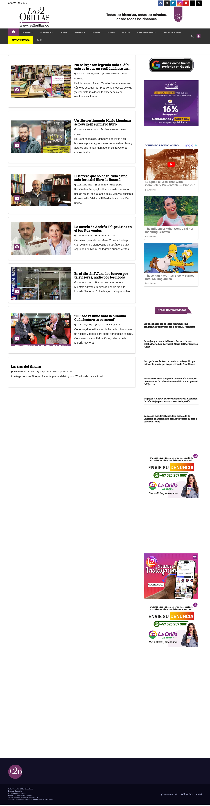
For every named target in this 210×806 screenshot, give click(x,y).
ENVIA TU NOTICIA (21, 40)
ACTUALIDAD (46, 32)
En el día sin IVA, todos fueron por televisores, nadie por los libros (101, 275)
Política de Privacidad (191, 794)
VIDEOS (111, 32)
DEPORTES (79, 32)
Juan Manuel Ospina (109, 324)
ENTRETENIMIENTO (146, 32)
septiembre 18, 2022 (88, 73)
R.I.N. (39, 40)
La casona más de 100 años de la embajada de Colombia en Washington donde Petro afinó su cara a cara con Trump (170, 418)
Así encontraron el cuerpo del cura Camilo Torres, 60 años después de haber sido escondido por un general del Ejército (171, 381)
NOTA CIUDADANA (172, 32)
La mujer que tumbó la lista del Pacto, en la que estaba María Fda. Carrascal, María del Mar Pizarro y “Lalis (171, 343)
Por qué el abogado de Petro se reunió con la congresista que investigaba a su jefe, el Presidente (169, 325)
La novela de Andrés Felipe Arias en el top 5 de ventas (103, 228)
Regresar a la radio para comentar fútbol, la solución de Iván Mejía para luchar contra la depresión (170, 400)
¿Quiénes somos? (168, 794)
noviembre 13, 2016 (24, 371)
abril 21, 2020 (85, 324)
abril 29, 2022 (85, 184)
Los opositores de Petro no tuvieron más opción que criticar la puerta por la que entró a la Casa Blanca (169, 362)
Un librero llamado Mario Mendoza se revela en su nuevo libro (102, 122)
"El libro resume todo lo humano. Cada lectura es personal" (100, 317)
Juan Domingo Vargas (110, 282)
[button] (192, 36)
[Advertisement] (171, 524)
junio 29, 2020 (85, 235)
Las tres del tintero (26, 366)
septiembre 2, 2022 (87, 129)
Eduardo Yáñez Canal (110, 184)
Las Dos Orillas (107, 235)
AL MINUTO (27, 32)
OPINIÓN (96, 32)
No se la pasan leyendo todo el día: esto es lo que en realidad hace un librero (101, 68)
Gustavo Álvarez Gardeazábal (57, 371)
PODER (63, 32)
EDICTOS (126, 32)
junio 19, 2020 (85, 282)
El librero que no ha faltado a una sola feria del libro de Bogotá (100, 177)
